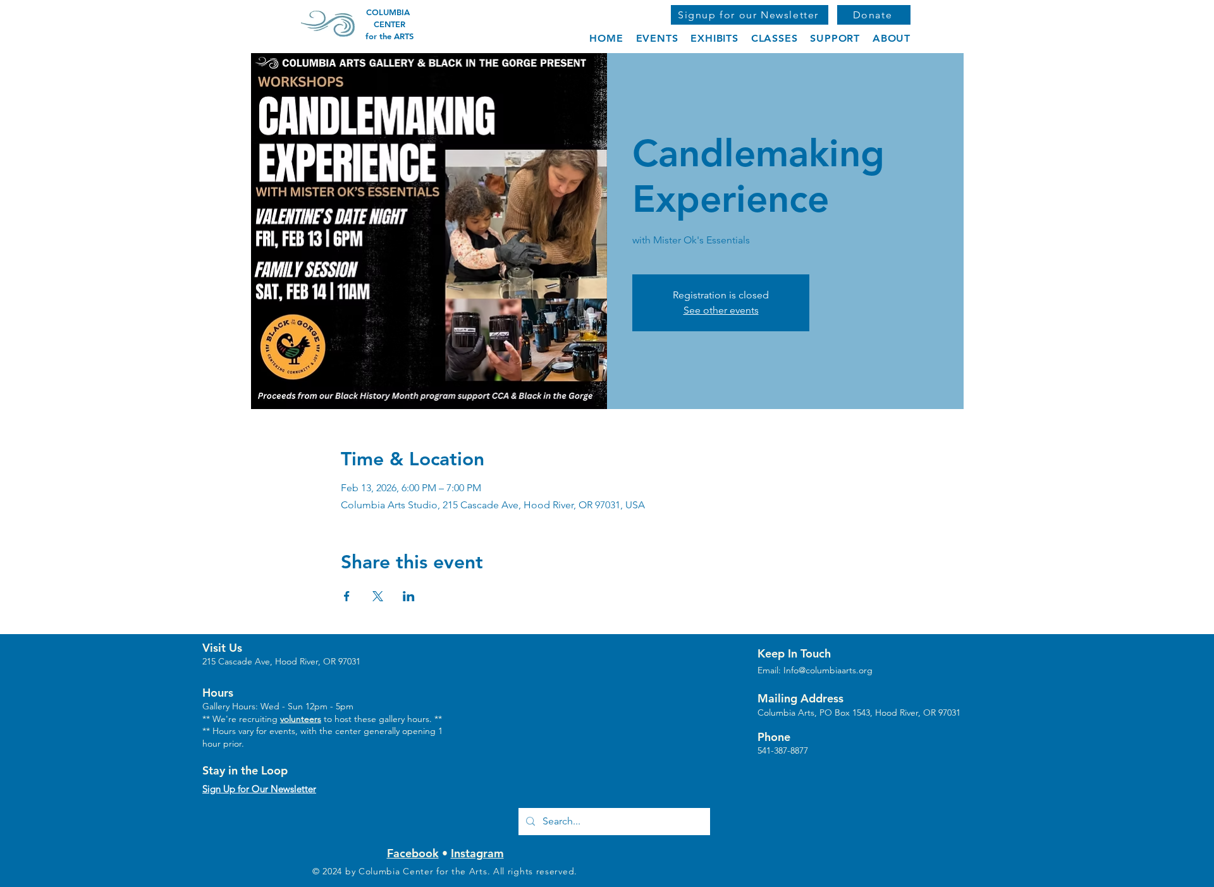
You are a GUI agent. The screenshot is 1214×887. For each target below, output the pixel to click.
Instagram (477, 853)
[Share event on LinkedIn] (409, 596)
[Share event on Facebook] (347, 596)
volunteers (300, 719)
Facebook (413, 853)
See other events (721, 310)
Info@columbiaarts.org (828, 670)
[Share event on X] (378, 596)
